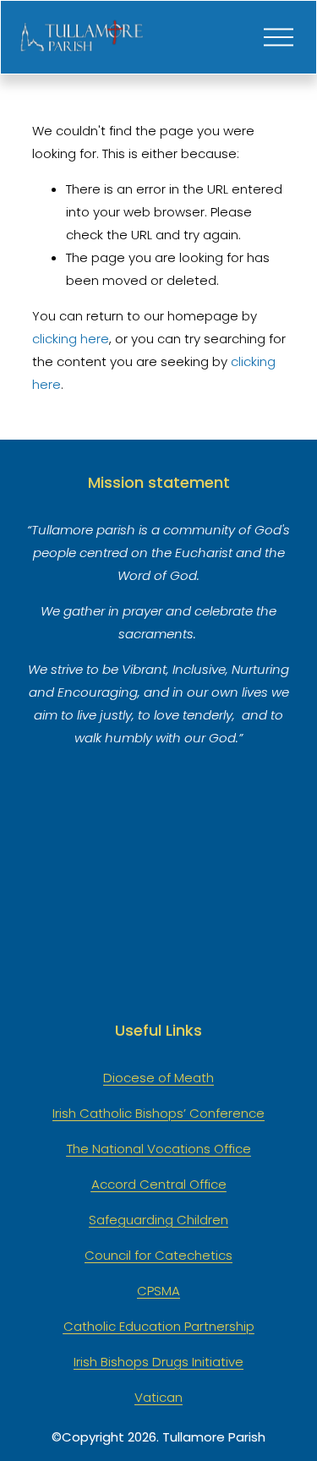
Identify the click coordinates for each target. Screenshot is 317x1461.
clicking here (70, 338)
